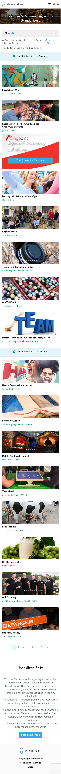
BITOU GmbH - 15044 (12, 389)
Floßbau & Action (11, 420)
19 (40, 647)
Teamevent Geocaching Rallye (17, 267)
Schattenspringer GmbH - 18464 (17, 424)
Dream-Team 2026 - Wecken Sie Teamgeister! (26, 337)
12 (41, 118)
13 (39, 225)
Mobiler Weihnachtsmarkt (15, 456)
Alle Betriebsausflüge (30, 762)
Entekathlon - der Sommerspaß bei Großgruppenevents (20, 125)
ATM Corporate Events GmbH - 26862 (19, 601)
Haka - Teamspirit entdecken (17, 385)
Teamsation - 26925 (11, 235)
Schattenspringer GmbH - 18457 (17, 270)
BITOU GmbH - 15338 (12, 93)
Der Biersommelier (12, 562)
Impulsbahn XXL (10, 89)
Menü (56, 4)
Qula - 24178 (8, 200)
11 (39, 118)
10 (37, 118)
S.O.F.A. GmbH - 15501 (12, 530)
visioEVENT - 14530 (11, 459)
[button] (30, 33)
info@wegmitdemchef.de (30, 758)
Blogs (30, 766)
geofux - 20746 (9, 130)
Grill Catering (9, 597)
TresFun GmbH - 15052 (13, 636)
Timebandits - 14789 (11, 306)
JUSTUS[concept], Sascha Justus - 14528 (20, 341)
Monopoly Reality (11, 632)
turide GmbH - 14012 (11, 565)
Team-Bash (8, 491)
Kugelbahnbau (9, 231)
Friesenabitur (9, 526)
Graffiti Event (9, 302)
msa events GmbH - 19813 (14, 495)
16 (45, 225)
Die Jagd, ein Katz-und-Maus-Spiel (20, 196)
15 (43, 225)
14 (41, 225)
